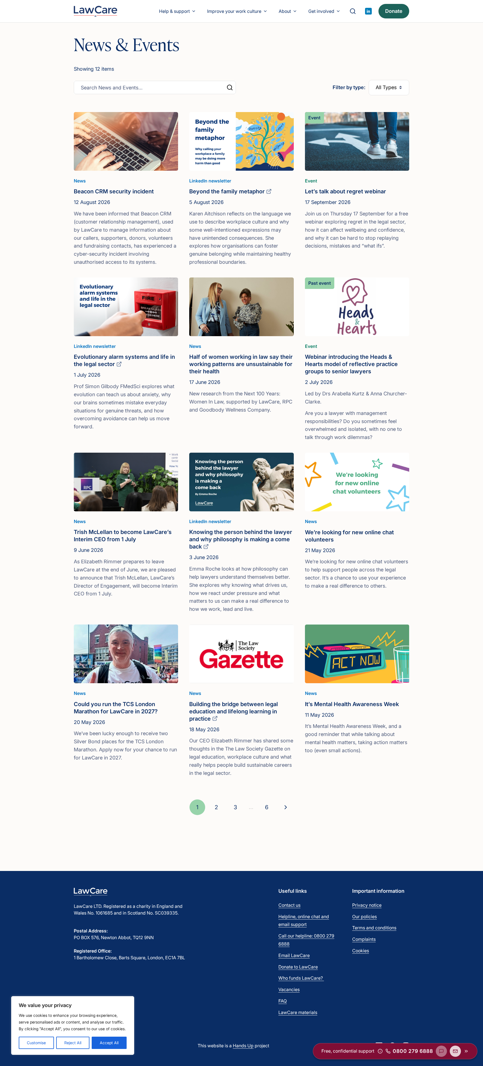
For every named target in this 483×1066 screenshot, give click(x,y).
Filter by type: (349, 87)
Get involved (321, 11)
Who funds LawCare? (301, 978)
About (285, 11)
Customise (36, 1042)
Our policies (364, 916)
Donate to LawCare (298, 967)
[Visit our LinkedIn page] (368, 11)
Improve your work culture (234, 11)
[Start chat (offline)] (441, 1051)
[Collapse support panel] (466, 1051)
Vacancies (289, 989)
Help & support (174, 11)
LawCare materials (297, 1012)
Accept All (109, 1042)
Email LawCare (294, 955)
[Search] (352, 11)
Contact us (289, 905)
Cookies (360, 950)
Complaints (364, 939)
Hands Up (243, 1045)
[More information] (380, 1051)
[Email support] (455, 1051)
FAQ (282, 1001)
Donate (393, 11)
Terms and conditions (374, 927)
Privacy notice (367, 905)
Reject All (72, 1042)
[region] (72, 1025)
